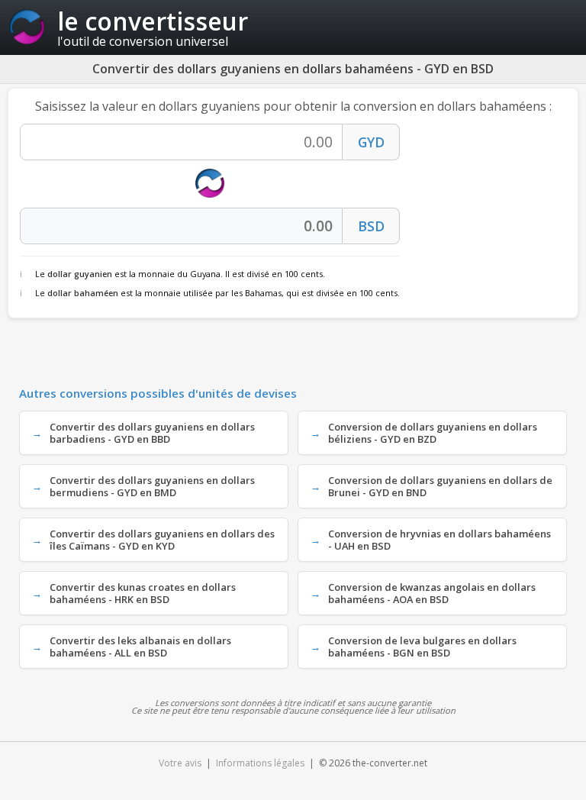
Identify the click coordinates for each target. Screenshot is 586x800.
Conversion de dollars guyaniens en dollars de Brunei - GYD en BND (440, 486)
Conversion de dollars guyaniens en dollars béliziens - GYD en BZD (432, 433)
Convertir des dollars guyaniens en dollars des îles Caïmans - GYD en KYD (162, 540)
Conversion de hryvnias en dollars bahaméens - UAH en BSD (439, 540)
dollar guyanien (79, 273)
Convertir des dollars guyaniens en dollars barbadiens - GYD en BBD (152, 433)
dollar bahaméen (82, 292)
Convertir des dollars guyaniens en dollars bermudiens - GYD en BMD (152, 486)
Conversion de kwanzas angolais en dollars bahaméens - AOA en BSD (432, 593)
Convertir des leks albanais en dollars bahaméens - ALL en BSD (140, 647)
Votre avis (180, 762)
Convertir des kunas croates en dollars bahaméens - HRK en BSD (143, 593)
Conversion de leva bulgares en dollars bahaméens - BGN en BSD (422, 647)
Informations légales (260, 762)
